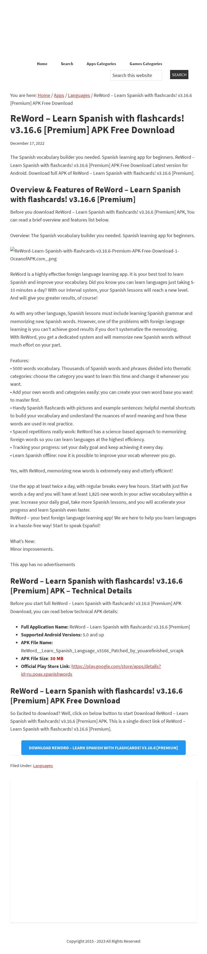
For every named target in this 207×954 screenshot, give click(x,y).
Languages (43, 765)
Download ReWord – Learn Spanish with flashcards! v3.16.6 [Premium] (103, 747)
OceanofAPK (103, 30)
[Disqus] (103, 850)
